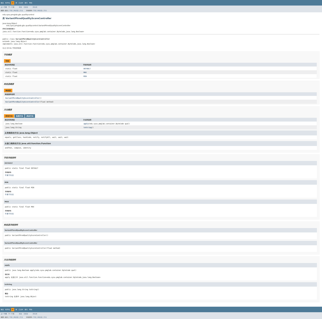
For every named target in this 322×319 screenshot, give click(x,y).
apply (86, 124)
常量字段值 (9, 175)
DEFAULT (87, 69)
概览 (2, 3)
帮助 (30, 3)
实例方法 (19, 116)
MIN (85, 76)
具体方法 (29, 116)
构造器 (16, 10)
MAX (85, 72)
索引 (26, 3)
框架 (20, 7)
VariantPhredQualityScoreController (22, 98)
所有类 (35, 7)
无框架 (26, 7)
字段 (10, 10)
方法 (21, 10)
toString (88, 127)
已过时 (21, 3)
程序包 (7, 3)
